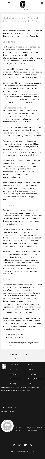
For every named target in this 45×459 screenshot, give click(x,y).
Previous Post (14, 355)
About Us (13, 369)
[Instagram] (19, 445)
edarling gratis (26, 83)
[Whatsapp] (31, 445)
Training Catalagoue (35, 379)
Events (30, 369)
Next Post (30, 355)
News (30, 365)
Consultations (15, 379)
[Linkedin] (14, 445)
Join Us (30, 384)
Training (13, 384)
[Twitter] (25, 445)
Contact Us (14, 365)
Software (13, 374)
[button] (42, 3)
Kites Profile (32, 374)
